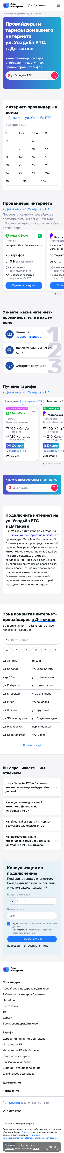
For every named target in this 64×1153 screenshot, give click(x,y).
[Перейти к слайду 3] (60, 294)
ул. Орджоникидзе (44, 718)
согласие (9, 1148)
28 (7, 181)
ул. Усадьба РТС (42, 669)
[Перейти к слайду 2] (58, 294)
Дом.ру (7, 1017)
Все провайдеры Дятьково (20, 1023)
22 (33, 165)
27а (47, 173)
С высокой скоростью (17, 1062)
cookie (36, 1148)
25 (20, 173)
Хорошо (52, 1147)
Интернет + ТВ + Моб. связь (21, 1050)
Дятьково (23, 14)
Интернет (11, 401)
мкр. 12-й (9, 677)
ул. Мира (8, 701)
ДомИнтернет (9, 14)
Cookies (26, 1132)
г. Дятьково (19, 48)
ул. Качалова (40, 701)
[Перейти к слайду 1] (55, 294)
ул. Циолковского (43, 685)
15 (33, 157)
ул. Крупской (40, 710)
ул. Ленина (10, 660)
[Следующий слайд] (59, 262)
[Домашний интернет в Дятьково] (13, 5)
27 (33, 173)
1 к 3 (35, 133)
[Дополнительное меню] (59, 5)
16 (46, 157)
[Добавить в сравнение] (33, 412)
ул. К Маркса (11, 685)
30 (25, 181)
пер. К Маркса (41, 726)
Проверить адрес (23, 285)
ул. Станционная (43, 677)
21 (20, 165)
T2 (4, 1012)
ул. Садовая (10, 669)
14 (6, 157)
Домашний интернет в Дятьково (24, 1038)
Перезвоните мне (32, 938)
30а (43, 181)
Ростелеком (10, 1006)
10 (33, 149)
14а (21, 157)
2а (7, 141)
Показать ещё (32, 745)
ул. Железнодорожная (17, 718)
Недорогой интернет (16, 1056)
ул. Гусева (39, 734)
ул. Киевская (11, 693)
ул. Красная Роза (14, 734)
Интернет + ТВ (32, 401)
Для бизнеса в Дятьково (18, 1073)
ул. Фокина (10, 710)
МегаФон (10, 240)
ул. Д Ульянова (41, 693)
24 (7, 173)
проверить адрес (28, 337)
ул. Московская (13, 726)
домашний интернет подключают (33, 535)
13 (46, 149)
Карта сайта (11, 1090)
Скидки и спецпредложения (21, 1067)
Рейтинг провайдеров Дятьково (24, 994)
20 (7, 165)
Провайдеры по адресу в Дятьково (26, 988)
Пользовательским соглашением (42, 1138)
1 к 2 (21, 133)
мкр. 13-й (38, 660)
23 (46, 165)
